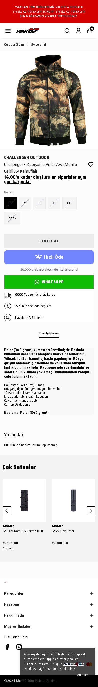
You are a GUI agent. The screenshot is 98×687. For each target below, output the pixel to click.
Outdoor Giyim (14, 44)
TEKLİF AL (49, 241)
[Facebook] (7, 647)
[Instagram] (19, 647)
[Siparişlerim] (78, 31)
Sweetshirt (38, 44)
